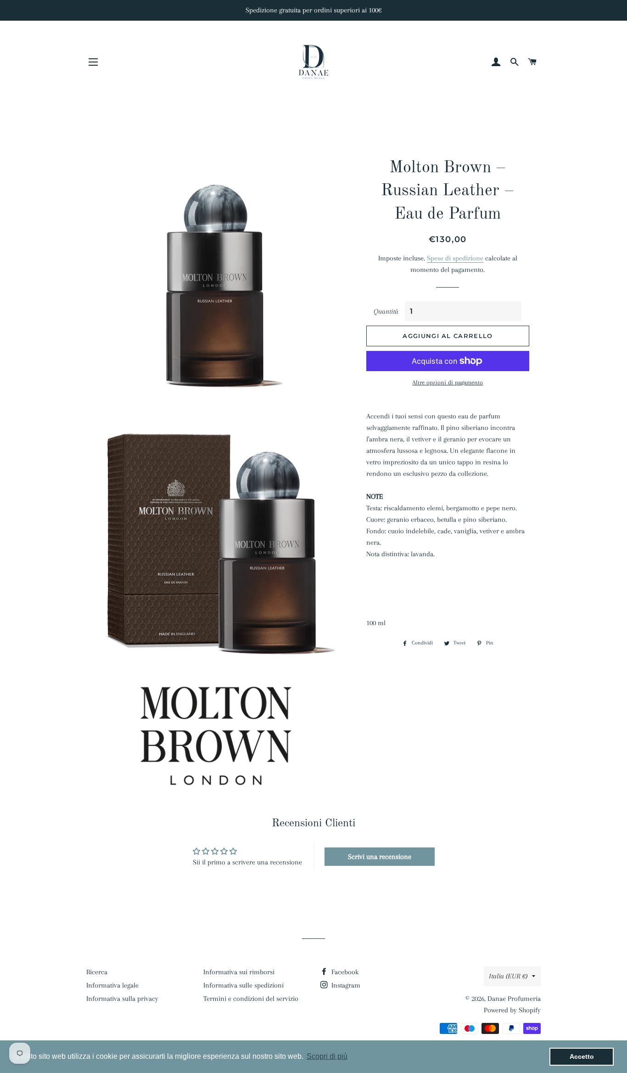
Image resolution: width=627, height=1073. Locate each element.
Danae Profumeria (514, 998)
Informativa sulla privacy (122, 998)
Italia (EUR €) (508, 976)
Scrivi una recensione (379, 857)
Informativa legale (112, 985)
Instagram (345, 985)
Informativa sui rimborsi (238, 972)
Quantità (386, 311)
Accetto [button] (582, 1056)
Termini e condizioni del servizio (250, 998)
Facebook (344, 972)
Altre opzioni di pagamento (447, 382)
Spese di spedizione (455, 258)
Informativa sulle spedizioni (243, 985)
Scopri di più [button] (327, 1056)
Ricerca (96, 972)
